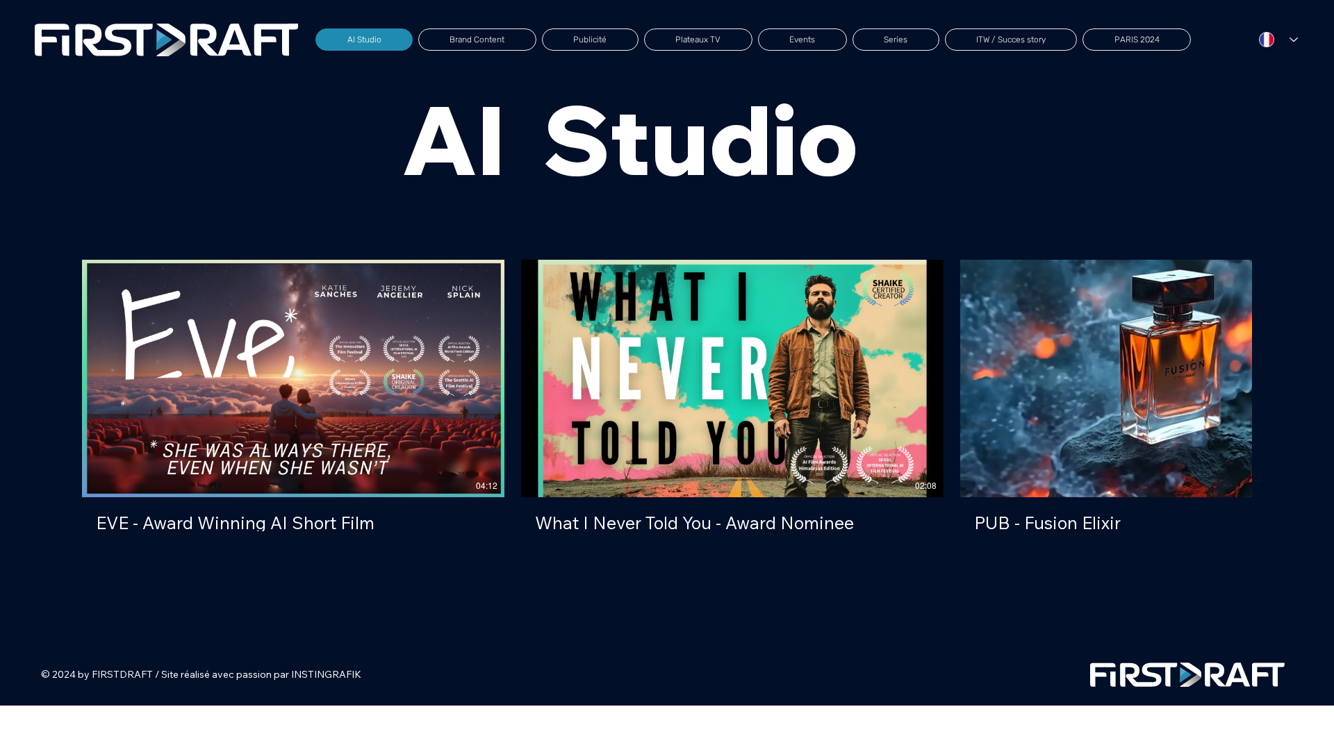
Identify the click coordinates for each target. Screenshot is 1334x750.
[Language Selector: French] (1278, 40)
